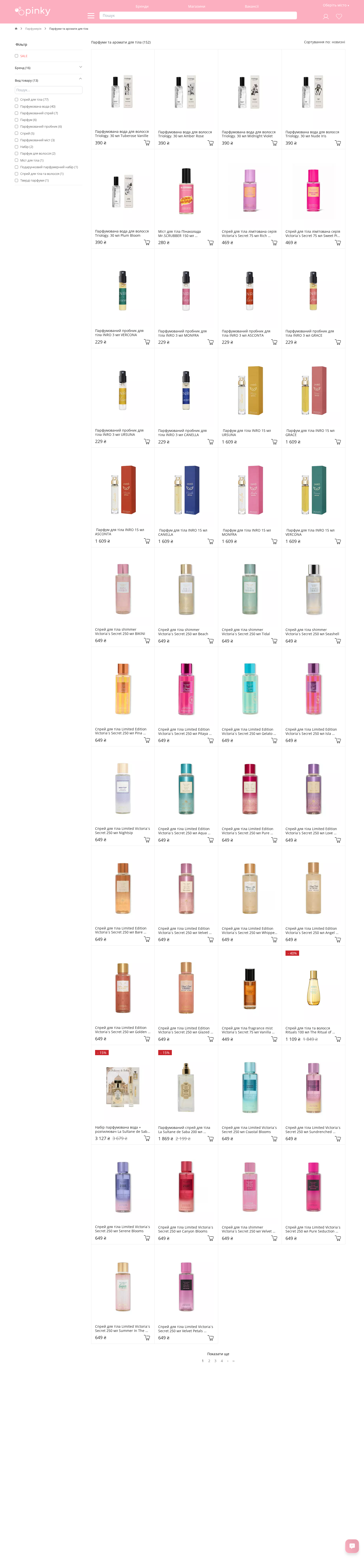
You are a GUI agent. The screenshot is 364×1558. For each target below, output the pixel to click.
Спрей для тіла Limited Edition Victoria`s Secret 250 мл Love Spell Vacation (312, 831)
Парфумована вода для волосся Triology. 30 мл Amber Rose (185, 134)
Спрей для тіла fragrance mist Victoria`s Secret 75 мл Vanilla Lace (248, 1030)
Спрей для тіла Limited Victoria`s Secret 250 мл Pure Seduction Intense (313, 1229)
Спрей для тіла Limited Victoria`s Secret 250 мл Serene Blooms (123, 1229)
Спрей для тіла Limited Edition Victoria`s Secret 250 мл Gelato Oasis (248, 731)
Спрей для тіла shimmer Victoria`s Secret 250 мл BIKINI (120, 632)
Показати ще (218, 1353)
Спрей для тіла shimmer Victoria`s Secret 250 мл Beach (183, 632)
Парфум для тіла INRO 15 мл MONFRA (247, 532)
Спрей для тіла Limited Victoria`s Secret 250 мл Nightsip (123, 831)
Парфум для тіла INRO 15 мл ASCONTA (120, 532)
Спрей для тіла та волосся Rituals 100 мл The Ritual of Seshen (309, 1030)
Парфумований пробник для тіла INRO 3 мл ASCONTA (246, 333)
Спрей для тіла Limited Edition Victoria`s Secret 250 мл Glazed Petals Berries (184, 1030)
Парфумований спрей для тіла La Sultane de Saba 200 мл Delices (185, 1130)
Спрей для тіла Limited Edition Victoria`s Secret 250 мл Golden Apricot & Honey (121, 1030)
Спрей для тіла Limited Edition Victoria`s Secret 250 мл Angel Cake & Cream (312, 931)
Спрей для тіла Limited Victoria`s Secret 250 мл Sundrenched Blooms (313, 1130)
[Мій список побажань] (339, 16)
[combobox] (338, 42)
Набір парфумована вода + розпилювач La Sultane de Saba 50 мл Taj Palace (122, 1129)
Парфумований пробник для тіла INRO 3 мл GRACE (310, 333)
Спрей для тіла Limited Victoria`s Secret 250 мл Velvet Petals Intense (186, 1329)
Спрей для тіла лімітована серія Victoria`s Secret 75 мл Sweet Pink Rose (313, 234)
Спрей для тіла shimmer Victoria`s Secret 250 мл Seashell (312, 632)
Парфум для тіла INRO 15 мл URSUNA (247, 433)
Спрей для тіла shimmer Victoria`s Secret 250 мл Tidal (246, 632)
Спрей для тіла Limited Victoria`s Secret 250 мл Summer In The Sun (123, 1329)
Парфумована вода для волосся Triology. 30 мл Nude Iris (313, 134)
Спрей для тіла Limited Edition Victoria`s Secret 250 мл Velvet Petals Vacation (184, 931)
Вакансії (252, 6)
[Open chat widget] (352, 1546)
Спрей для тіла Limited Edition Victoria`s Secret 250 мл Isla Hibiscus (312, 731)
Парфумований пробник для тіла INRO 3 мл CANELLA (183, 433)
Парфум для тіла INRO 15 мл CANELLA (183, 532)
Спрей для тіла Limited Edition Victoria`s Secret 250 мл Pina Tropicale (121, 731)
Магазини (196, 6)
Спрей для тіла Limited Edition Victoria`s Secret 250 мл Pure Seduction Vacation (248, 831)
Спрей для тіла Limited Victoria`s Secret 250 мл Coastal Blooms (250, 1130)
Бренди (142, 6)
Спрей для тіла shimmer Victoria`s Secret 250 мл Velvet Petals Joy (247, 1229)
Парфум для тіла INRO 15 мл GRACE (311, 433)
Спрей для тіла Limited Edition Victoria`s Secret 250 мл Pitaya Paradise (184, 731)
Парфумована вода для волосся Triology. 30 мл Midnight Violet (249, 134)
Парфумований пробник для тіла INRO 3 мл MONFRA (183, 333)
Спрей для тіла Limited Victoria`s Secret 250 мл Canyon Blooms (186, 1229)
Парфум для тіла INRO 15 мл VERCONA (311, 532)
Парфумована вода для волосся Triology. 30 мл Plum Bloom (122, 233)
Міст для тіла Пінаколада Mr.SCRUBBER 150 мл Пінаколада (180, 234)
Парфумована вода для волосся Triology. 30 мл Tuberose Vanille (122, 134)
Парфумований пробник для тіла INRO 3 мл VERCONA (120, 333)
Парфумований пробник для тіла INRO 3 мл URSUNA (120, 432)
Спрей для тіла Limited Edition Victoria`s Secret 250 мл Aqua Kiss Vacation (184, 831)
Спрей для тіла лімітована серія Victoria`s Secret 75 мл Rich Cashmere (250, 234)
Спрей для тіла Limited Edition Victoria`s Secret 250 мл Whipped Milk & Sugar (250, 931)
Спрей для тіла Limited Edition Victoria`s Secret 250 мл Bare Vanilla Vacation (121, 930)
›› (233, 1360)
